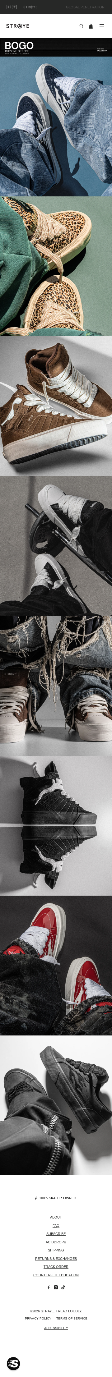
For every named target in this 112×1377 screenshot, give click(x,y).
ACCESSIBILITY (56, 1328)
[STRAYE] (40, 26)
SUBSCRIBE (56, 1234)
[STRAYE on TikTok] (63, 1288)
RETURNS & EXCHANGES (56, 1258)
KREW (18, 7)
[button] (13, 1363)
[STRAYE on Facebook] (49, 1288)
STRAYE (37, 7)
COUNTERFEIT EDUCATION (56, 1275)
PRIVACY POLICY (38, 1318)
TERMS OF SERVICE (71, 1318)
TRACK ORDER (56, 1267)
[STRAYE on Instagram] (56, 1288)
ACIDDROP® (56, 1242)
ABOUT (56, 1217)
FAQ (56, 1226)
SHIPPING (56, 1250)
